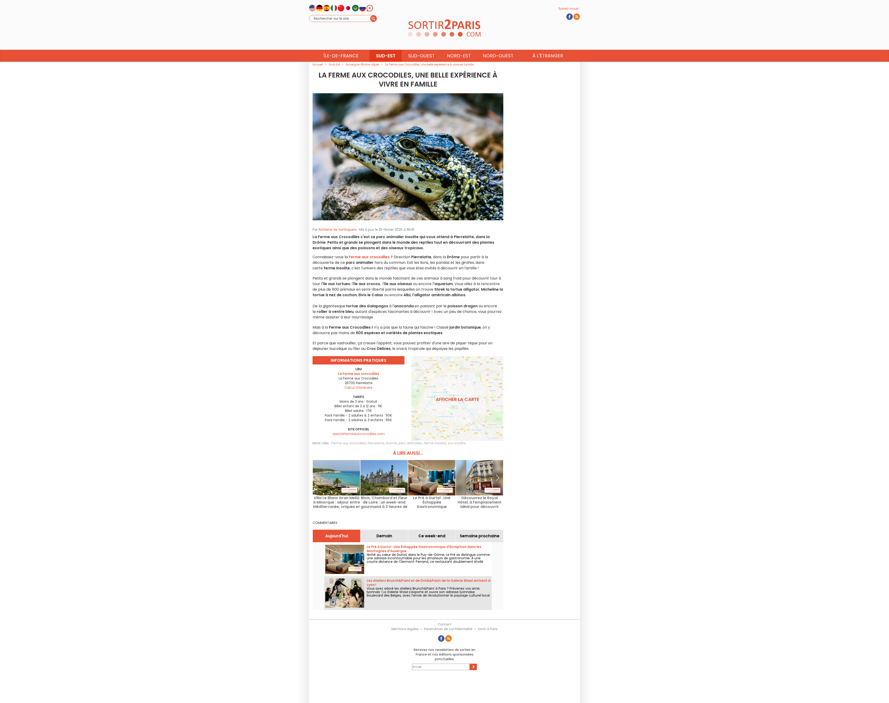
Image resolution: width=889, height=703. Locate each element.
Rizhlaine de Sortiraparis (338, 229)
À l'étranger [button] (547, 56)
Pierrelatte (376, 443)
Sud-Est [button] (385, 56)
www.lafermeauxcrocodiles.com (358, 434)
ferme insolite (435, 443)
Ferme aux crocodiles (348, 443)
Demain (384, 536)
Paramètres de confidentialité (448, 629)
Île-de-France (341, 56)
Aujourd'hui (336, 536)
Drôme (391, 443)
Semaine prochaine (479, 536)
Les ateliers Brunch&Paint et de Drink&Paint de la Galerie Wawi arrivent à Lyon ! (428, 582)
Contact (444, 624)
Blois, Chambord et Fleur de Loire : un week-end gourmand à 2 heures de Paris (384, 502)
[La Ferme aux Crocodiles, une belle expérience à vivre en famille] (408, 156)
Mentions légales (405, 629)
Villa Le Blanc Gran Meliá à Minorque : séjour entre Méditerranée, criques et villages (336, 502)
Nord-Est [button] (459, 56)
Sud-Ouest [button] (421, 56)
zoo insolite (457, 443)
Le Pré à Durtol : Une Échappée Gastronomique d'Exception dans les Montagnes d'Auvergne (432, 502)
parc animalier (410, 443)
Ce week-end (431, 536)
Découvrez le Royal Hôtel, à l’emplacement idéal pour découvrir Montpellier (479, 502)
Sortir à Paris (488, 629)
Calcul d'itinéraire (358, 387)
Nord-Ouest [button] (498, 56)
